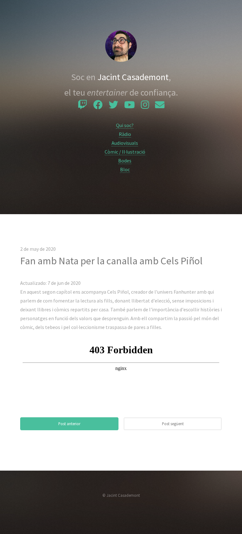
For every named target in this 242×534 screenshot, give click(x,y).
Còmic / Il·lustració (125, 152)
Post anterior (69, 423)
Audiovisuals (125, 143)
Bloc (125, 169)
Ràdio (125, 134)
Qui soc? (125, 125)
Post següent (173, 423)
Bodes (124, 160)
